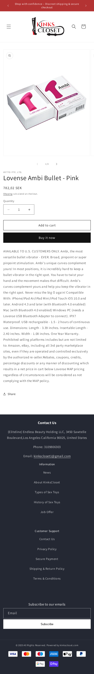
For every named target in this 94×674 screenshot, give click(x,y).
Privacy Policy (46, 549)
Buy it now (47, 238)
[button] (9, 26)
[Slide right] (56, 164)
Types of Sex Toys (47, 492)
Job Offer (47, 512)
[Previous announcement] (8, 5)
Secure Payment (47, 559)
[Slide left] (37, 164)
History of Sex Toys (47, 502)
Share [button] (12, 394)
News (47, 472)
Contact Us (47, 539)
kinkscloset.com (69, 645)
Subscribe (47, 624)
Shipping (7, 193)
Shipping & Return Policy (47, 569)
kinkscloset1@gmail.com (52, 456)
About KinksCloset (47, 482)
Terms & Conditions (47, 578)
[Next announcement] (86, 5)
